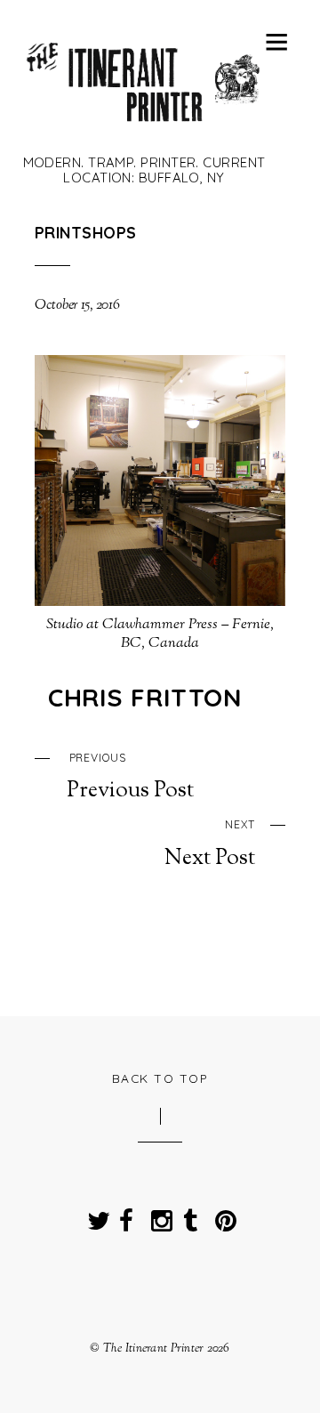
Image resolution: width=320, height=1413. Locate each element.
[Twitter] (94, 1215)
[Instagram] (158, 1215)
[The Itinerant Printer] (144, 128)
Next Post (209, 844)
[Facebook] (126, 1215)
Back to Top (160, 1078)
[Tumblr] (190, 1215)
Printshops (85, 232)
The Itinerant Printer (153, 1348)
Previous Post (130, 777)
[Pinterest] (222, 1215)
